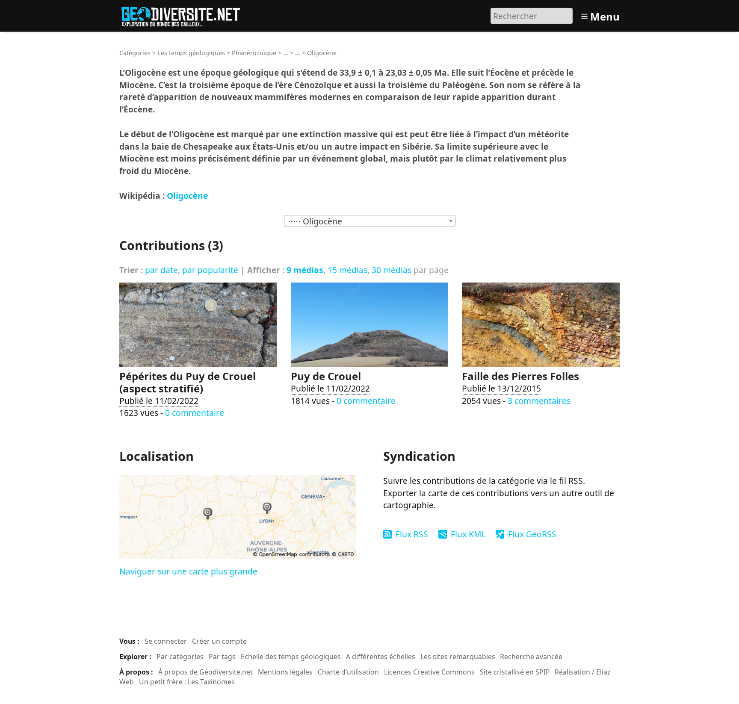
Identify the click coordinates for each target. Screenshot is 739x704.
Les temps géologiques (191, 53)
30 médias (391, 270)
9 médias (305, 270)
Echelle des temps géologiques (291, 656)
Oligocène (187, 195)
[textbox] (369, 221)
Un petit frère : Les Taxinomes (187, 681)
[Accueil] (184, 15)
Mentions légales (285, 672)
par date (161, 270)
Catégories (135, 53)
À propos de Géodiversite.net (205, 672)
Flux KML (468, 534)
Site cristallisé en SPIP (515, 672)
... (285, 53)
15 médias (347, 270)
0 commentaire (194, 412)
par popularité (210, 270)
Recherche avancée (531, 656)
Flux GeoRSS (532, 534)
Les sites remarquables (457, 656)
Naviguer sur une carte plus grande (188, 571)
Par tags (222, 656)
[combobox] (369, 221)
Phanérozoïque (254, 53)
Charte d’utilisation (348, 672)
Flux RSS (412, 534)
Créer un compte (219, 641)
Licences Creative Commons (429, 672)
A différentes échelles (380, 656)
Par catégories (180, 656)
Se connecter (166, 641)
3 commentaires (539, 400)
